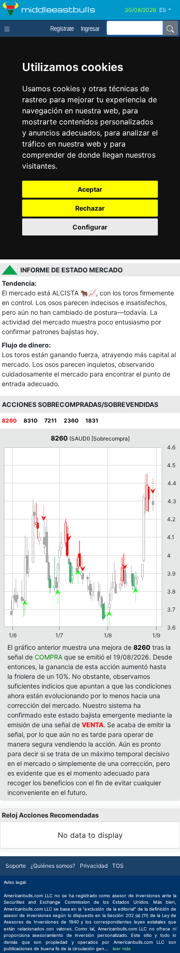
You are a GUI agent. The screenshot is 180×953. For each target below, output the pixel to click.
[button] (168, 10)
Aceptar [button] (90, 189)
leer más (122, 948)
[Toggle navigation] (9, 28)
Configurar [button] (90, 227)
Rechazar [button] (90, 208)
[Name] (170, 28)
